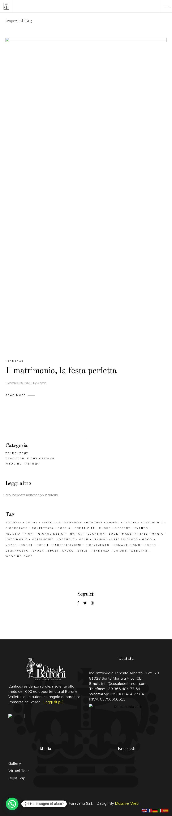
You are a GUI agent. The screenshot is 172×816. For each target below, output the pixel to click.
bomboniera (70, 522)
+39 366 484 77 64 (123, 688)
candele (131, 522)
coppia (64, 528)
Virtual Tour (18, 770)
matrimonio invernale (53, 539)
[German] (155, 810)
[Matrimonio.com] (126, 706)
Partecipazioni (67, 545)
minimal (100, 539)
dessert (122, 528)
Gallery (14, 763)
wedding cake (19, 556)
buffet (113, 522)
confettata (43, 528)
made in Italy (135, 533)
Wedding (139, 550)
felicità (13, 533)
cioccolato (16, 528)
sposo (68, 550)
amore (32, 522)
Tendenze (14, 360)
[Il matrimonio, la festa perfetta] (86, 195)
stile (83, 550)
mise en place (124, 539)
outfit (42, 545)
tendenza (100, 550)
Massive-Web (127, 803)
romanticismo (127, 545)
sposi (53, 550)
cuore (105, 528)
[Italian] (160, 810)
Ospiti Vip (16, 778)
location (96, 533)
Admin (41, 383)
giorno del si (51, 533)
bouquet (94, 522)
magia (157, 533)
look (113, 533)
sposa (38, 550)
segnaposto (17, 550)
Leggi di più (53, 701)
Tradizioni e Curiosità (27, 458)
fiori (29, 533)
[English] (144, 810)
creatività (85, 528)
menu (84, 539)
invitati (76, 533)
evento (141, 528)
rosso (150, 545)
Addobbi (13, 522)
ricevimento (97, 545)
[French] (149, 810)
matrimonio (16, 539)
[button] (12, 804)
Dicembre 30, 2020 (18, 383)
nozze (11, 545)
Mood (147, 539)
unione (120, 550)
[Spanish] (166, 810)
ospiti (27, 545)
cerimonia (153, 522)
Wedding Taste (19, 463)
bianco (48, 522)
